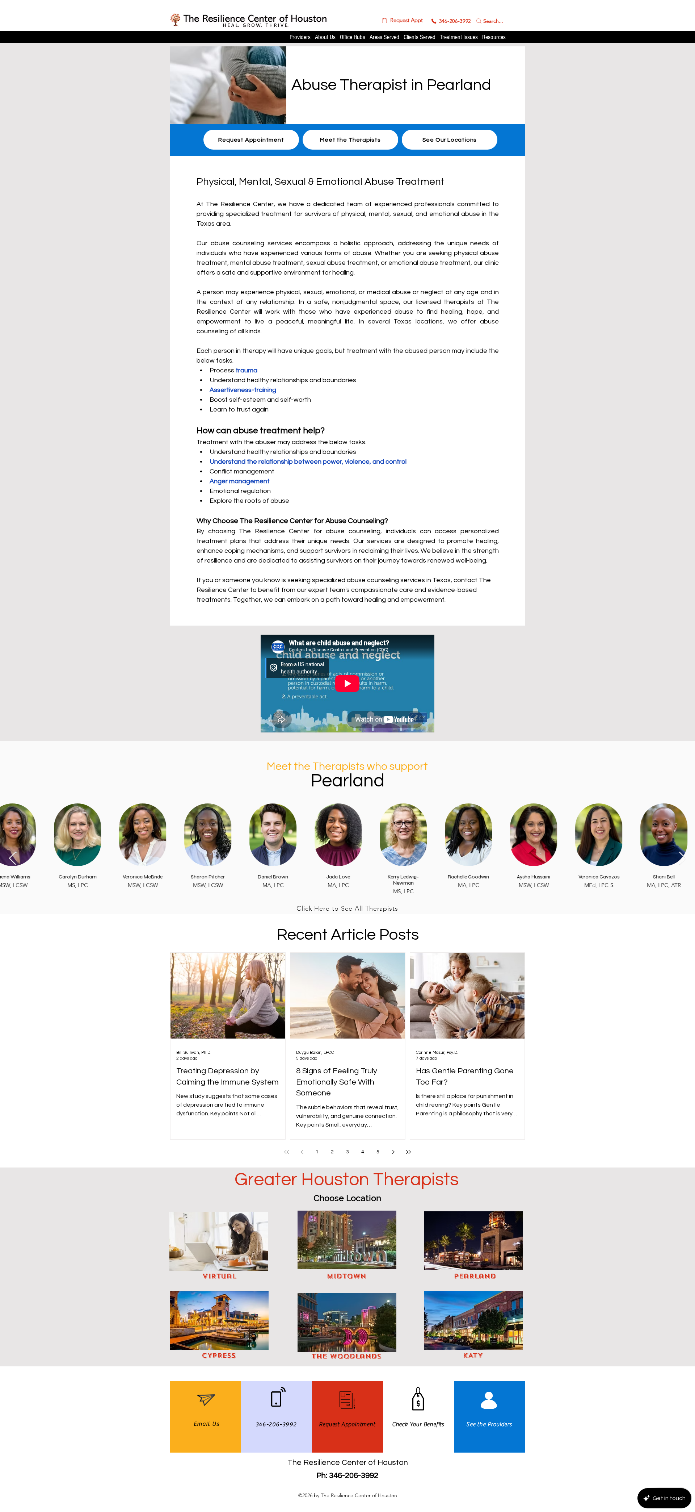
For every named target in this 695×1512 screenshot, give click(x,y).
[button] (401, 20)
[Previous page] (301, 1151)
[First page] (286, 1151)
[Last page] (408, 1151)
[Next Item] (682, 859)
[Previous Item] (12, 859)
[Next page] (393, 1151)
